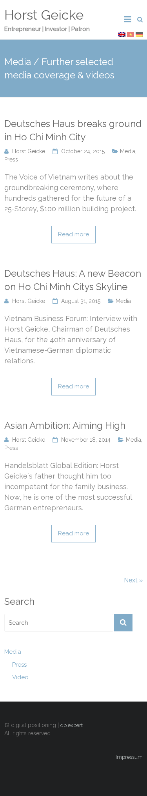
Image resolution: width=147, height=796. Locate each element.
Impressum (129, 757)
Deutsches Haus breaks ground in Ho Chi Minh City (73, 130)
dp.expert (71, 725)
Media (127, 151)
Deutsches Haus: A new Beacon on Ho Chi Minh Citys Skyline (72, 280)
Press (11, 159)
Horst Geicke (43, 15)
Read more (73, 234)
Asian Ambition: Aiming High (64, 425)
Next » (133, 580)
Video (20, 677)
